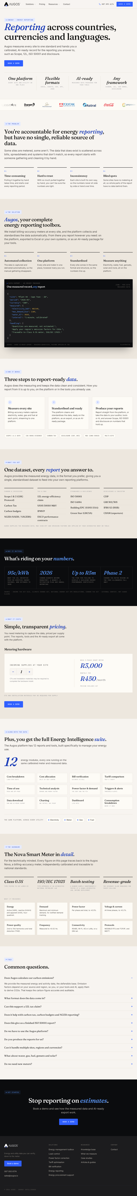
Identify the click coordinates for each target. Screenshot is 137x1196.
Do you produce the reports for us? (24, 1039)
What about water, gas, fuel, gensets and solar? (30, 1055)
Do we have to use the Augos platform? (26, 1031)
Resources (53, 4)
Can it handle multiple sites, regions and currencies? (33, 1047)
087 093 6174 (10, 1171)
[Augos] (12, 4)
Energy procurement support (61, 1175)
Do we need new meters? (18, 1063)
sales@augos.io (11, 1175)
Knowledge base (88, 1149)
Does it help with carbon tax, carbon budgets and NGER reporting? (41, 1014)
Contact (66, 4)
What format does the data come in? (24, 998)
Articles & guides (88, 1162)
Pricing (42, 4)
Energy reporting (56, 1171)
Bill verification (55, 1166)
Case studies (86, 1158)
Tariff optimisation (56, 1162)
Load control (54, 1154)
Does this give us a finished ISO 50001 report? (30, 1022)
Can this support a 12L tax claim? (22, 1006)
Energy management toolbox (61, 1149)
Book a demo (125, 4)
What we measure (89, 1154)
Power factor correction (59, 1158)
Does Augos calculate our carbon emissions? (29, 977)
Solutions (30, 4)
